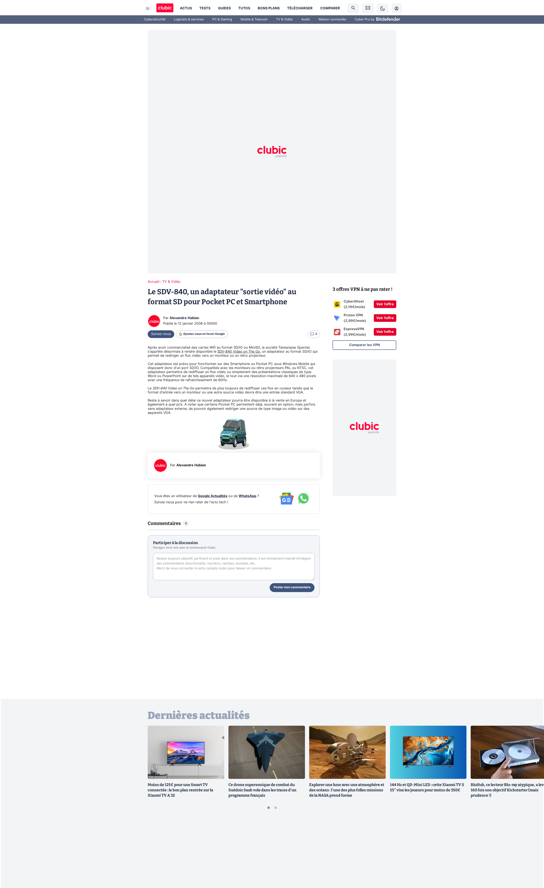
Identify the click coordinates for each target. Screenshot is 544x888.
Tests (204, 8)
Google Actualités (212, 496)
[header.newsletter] (367, 8)
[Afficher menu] (147, 8)
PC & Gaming (222, 19)
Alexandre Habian (184, 318)
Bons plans (269, 8)
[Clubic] (165, 8)
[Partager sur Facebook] (533, 851)
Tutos (244, 8)
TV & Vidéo (284, 19)
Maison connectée (332, 19)
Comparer (330, 8)
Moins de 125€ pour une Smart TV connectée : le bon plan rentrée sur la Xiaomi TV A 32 (180, 790)
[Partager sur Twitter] (533, 865)
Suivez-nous (161, 334)
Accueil (153, 281)
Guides (224, 8)
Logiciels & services (189, 19)
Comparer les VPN (364, 345)
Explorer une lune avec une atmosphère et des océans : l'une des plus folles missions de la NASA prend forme (346, 790)
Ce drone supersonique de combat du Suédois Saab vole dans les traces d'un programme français (262, 790)
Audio (305, 19)
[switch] (382, 8)
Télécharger (300, 8)
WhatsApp (247, 496)
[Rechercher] (353, 8)
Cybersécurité (154, 19)
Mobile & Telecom (254, 19)
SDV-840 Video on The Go (238, 351)
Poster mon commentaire (292, 587)
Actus (186, 8)
